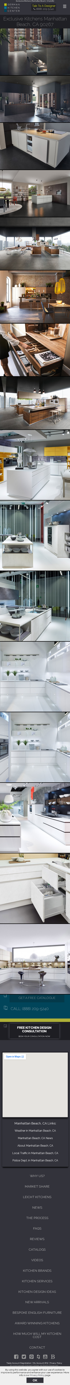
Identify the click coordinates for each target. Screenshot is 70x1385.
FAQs (37, 1228)
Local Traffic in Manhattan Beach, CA (35, 1153)
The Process (37, 1218)
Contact (37, 1347)
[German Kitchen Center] (12, 11)
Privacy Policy (37, 1375)
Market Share (37, 1186)
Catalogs (37, 1249)
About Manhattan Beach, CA (35, 1145)
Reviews (37, 1239)
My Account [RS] (40, 1363)
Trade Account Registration (18, 1363)
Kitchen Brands (37, 1270)
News (37, 1207)
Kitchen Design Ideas (37, 1292)
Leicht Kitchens (37, 1197)
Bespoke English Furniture (37, 1312)
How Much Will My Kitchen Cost (37, 1335)
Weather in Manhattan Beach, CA (35, 1130)
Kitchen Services (37, 1281)
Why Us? (37, 1176)
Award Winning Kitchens (37, 1323)
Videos (37, 1260)
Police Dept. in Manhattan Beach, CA (35, 1160)
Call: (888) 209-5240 (30, 1008)
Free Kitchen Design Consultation (34, 1029)
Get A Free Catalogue (37, 998)
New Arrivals (37, 1302)
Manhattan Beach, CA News (35, 1138)
